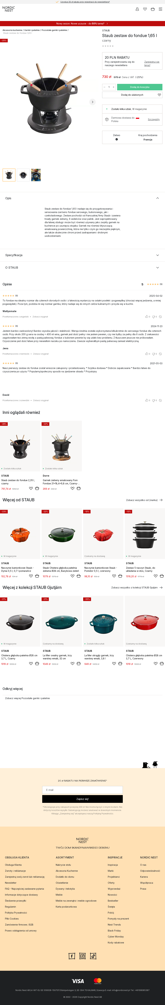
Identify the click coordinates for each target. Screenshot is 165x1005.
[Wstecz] (6, 102)
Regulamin (10, 906)
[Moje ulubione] (145, 9)
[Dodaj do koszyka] (37, 488)
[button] (108, 46)
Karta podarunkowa (66, 906)
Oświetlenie (62, 882)
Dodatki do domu (65, 876)
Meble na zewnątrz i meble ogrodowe (76, 900)
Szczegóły (154, 119)
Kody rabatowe (116, 942)
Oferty (111, 882)
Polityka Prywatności (16, 912)
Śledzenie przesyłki (15, 900)
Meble (59, 894)
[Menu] (160, 9)
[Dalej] (92, 102)
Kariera (144, 876)
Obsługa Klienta (13, 864)
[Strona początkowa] (9, 9)
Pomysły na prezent (118, 918)
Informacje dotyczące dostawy (21, 894)
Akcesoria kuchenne (12, 30)
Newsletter (10, 882)
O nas (143, 864)
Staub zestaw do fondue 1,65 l (17, 33)
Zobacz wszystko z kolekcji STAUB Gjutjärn (134, 587)
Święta (111, 906)
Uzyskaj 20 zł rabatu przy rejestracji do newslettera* (85, 2)
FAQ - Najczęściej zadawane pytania (24, 888)
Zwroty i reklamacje (15, 870)
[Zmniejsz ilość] (104, 87)
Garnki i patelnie (32, 30)
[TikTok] (93, 955)
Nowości (112, 894)
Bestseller (113, 900)
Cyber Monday (116, 936)
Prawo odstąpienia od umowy (21, 930)
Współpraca (146, 882)
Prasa (143, 888)
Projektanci (114, 876)
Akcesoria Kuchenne (67, 870)
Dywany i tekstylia (65, 888)
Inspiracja (113, 864)
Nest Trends (114, 924)
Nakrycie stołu (63, 864)
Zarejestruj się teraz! (151, 63)
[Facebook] (72, 955)
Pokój (111, 912)
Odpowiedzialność (150, 870)
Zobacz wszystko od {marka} (142, 500)
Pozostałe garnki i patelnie (54, 30)
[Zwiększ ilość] (113, 87)
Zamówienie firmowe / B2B (19, 924)
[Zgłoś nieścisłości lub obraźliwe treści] (160, 316)
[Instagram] (82, 955)
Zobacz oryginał (40, 316)
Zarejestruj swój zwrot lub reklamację (24, 876)
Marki (111, 870)
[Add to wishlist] (31, 488)
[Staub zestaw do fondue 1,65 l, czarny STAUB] (49, 101)
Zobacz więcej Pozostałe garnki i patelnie (27, 698)
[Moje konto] (137, 9)
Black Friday (114, 930)
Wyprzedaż (114, 888)
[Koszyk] (153, 9)
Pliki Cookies (12, 918)
